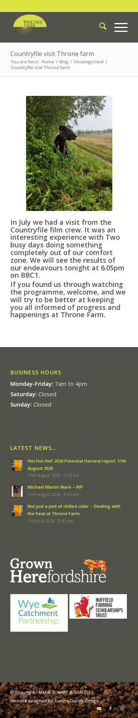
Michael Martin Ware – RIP (55, 487)
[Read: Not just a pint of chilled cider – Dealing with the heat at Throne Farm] (17, 510)
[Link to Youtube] (99, 708)
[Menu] (117, 27)
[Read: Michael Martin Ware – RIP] (17, 491)
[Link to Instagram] (122, 708)
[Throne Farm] (57, 27)
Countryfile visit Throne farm (52, 53)
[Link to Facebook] (110, 708)
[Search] (99, 27)
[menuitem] (99, 27)
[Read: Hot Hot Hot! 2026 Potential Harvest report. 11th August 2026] (17, 465)
